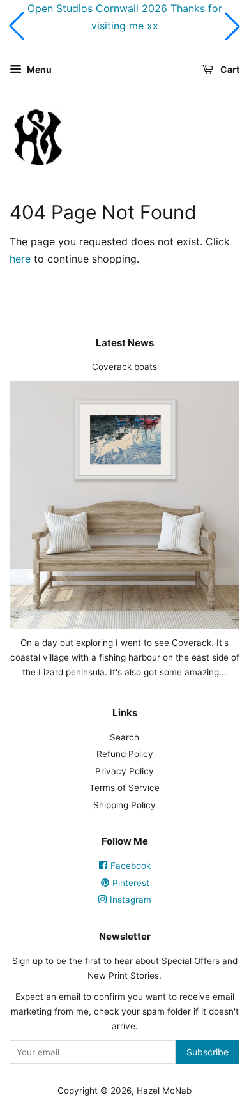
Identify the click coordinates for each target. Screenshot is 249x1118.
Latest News (125, 343)
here (20, 258)
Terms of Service (124, 788)
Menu (38, 69)
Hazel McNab (164, 1090)
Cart (228, 69)
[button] (17, 26)
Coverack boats (124, 367)
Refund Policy (124, 754)
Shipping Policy (124, 805)
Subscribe (207, 1051)
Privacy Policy (124, 771)
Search (124, 737)
